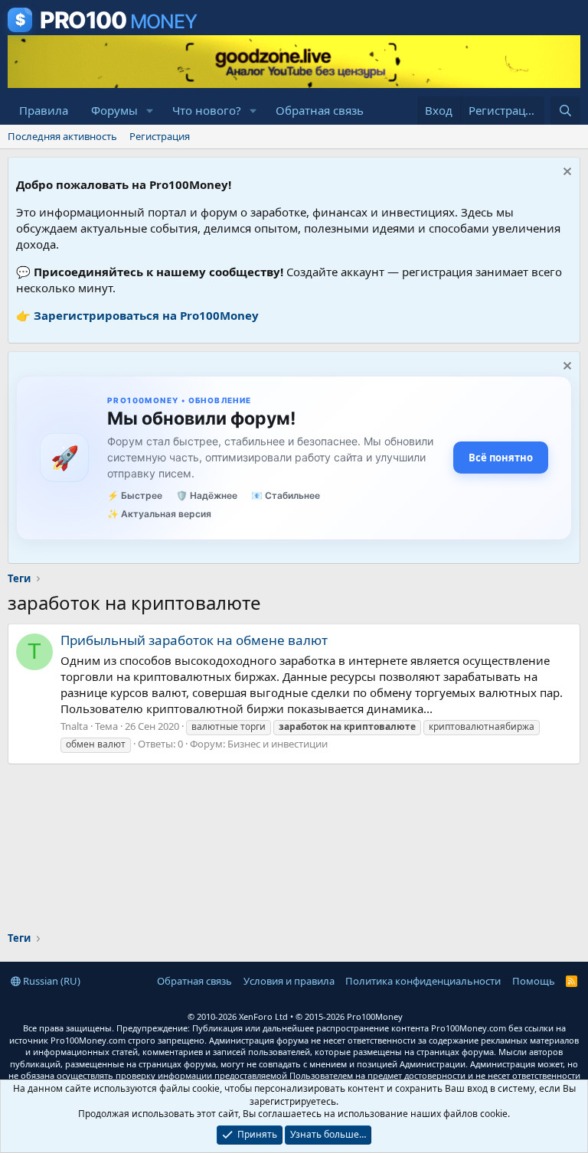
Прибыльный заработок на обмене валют (194, 640)
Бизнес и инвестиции (277, 744)
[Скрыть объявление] (565, 173)
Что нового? (206, 110)
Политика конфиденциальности (423, 981)
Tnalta (74, 726)
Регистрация (159, 136)
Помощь (533, 981)
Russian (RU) (50, 981)
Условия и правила (289, 981)
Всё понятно (501, 457)
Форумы (114, 110)
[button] (150, 110)
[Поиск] (565, 110)
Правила (43, 110)
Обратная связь (320, 110)
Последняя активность (62, 136)
